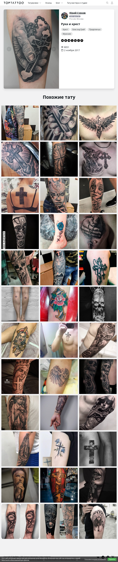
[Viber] (75, 40)
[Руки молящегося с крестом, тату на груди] (98, 231)
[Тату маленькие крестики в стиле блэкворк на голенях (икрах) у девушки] (20, 304)
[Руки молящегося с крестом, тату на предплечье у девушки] (20, 449)
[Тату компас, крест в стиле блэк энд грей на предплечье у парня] (20, 521)
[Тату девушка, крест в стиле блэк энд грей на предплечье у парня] (98, 304)
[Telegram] (69, 40)
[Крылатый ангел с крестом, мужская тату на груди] (98, 123)
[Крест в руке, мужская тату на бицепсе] (59, 123)
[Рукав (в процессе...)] (20, 123)
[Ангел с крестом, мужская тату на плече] (98, 521)
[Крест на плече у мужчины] (98, 267)
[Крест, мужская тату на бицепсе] (20, 159)
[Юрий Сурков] (64, 15)
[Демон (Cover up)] (59, 521)
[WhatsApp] (78, 40)
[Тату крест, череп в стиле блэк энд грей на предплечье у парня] (20, 267)
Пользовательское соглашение (95, 559)
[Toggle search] (107, 3)
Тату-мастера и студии (77, 3)
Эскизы (48, 3)
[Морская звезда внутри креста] (59, 340)
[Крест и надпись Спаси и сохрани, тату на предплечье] (59, 412)
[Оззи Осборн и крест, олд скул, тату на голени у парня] (20, 340)
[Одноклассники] (65, 40)
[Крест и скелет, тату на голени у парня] (59, 485)
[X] (72, 40)
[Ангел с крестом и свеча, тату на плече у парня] (20, 412)
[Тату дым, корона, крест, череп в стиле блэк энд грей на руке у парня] (98, 376)
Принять (112, 559)
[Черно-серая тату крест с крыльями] (59, 376)
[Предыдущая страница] (9, 49)
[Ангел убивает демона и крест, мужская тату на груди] (98, 159)
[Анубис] (59, 267)
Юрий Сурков (77, 12)
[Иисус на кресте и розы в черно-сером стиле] (98, 340)
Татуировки (33, 3)
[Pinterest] (81, 40)
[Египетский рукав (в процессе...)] (59, 195)
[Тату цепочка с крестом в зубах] (98, 485)
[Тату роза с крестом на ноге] (59, 231)
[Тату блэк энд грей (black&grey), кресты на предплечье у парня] (59, 159)
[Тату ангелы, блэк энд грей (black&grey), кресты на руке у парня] (20, 376)
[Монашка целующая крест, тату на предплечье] (20, 485)
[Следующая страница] (53, 49)
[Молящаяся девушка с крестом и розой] (98, 412)
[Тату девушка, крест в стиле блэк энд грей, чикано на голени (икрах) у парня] (98, 195)
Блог (58, 3)
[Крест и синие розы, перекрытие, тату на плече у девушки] (59, 449)
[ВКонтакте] (62, 40)
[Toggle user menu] (112, 3)
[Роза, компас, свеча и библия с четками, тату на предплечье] (20, 231)
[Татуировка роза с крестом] (59, 304)
